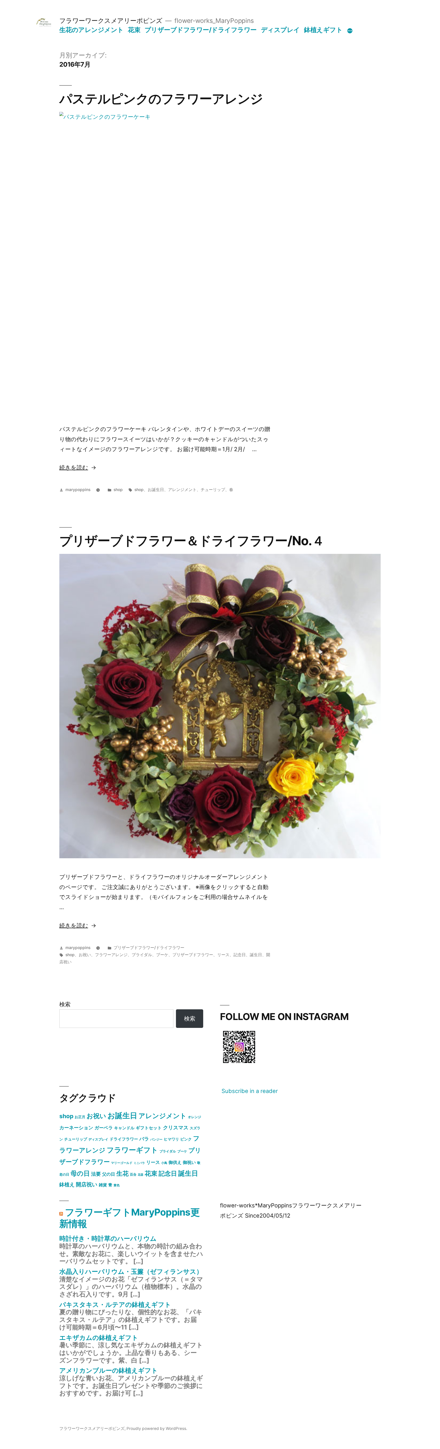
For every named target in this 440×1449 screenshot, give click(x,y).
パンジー (156, 1139)
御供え (175, 1162)
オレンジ (194, 1117)
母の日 (80, 1173)
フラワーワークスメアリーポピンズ (110, 20)
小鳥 (164, 1163)
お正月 (80, 1117)
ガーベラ (103, 1127)
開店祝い (87, 1184)
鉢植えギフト (323, 30)
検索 (65, 1004)
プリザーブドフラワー (192, 954)
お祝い (85, 954)
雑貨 (103, 1184)
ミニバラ (139, 1163)
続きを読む (73, 467)
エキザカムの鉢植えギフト (98, 1337)
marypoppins (77, 489)
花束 (134, 30)
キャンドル (124, 1127)
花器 (140, 1174)
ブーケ (162, 954)
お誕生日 (156, 489)
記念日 (239, 954)
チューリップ (213, 489)
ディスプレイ (280, 30)
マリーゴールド (121, 1163)
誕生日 (256, 954)
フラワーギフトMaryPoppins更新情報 (129, 1217)
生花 (122, 1173)
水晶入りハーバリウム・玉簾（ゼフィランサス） (131, 1271)
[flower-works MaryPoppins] (239, 1064)
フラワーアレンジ (111, 954)
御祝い (189, 1162)
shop (118, 489)
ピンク (186, 1139)
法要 (96, 1174)
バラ (144, 1139)
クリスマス (175, 1128)
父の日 (108, 1174)
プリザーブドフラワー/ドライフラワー (201, 30)
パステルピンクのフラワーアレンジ (161, 98)
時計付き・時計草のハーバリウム (108, 1238)
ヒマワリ (171, 1139)
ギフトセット (149, 1127)
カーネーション (76, 1128)
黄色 (117, 1185)
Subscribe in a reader (250, 1091)
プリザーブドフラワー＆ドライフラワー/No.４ (191, 540)
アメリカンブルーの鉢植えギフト (108, 1370)
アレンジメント (182, 489)
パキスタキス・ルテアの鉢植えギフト (115, 1304)
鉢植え (67, 1184)
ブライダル (142, 954)
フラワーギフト (132, 1150)
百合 (133, 1174)
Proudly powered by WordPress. (157, 1428)
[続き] (350, 31)
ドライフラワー (123, 1139)
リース (223, 954)
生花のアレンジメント (91, 30)
